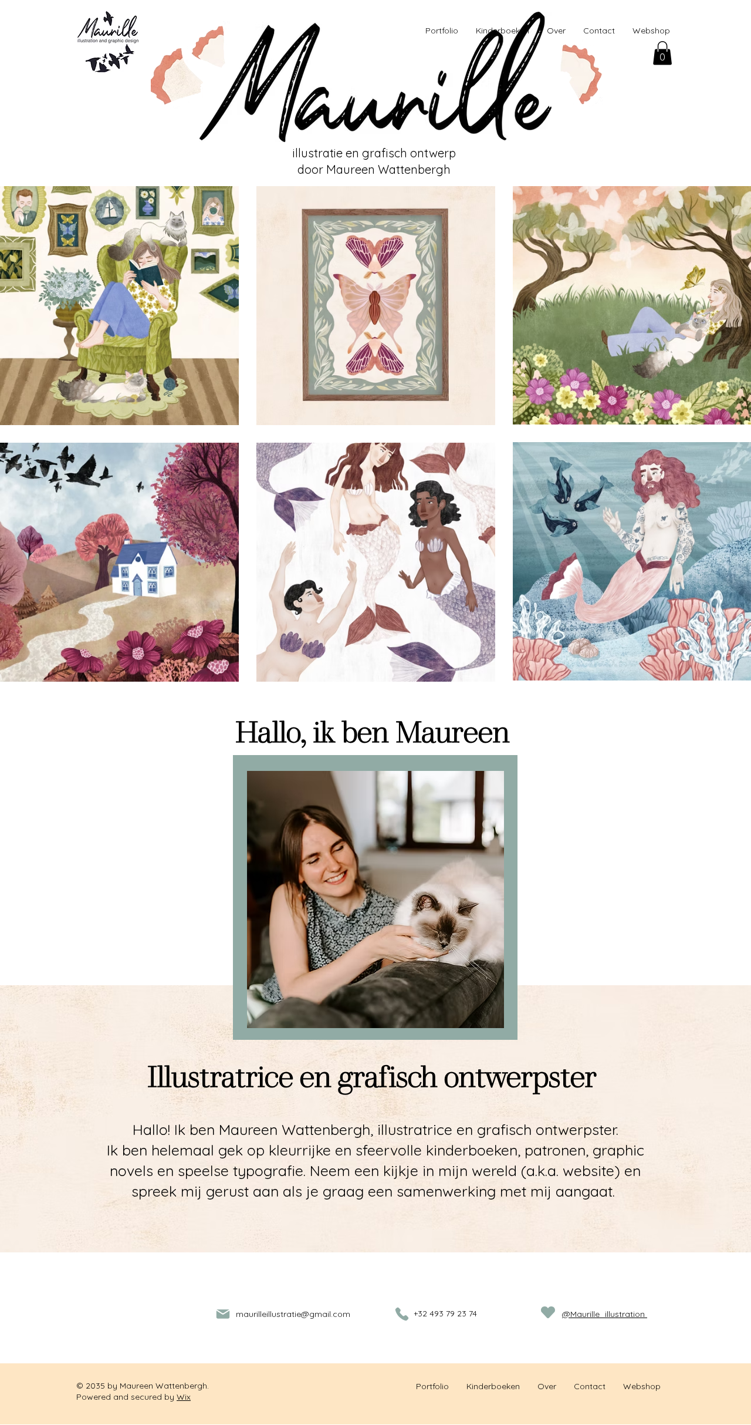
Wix (184, 1397)
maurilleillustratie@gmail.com (293, 1314)
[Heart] (548, 1312)
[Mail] (223, 1314)
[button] (662, 53)
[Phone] (402, 1314)
